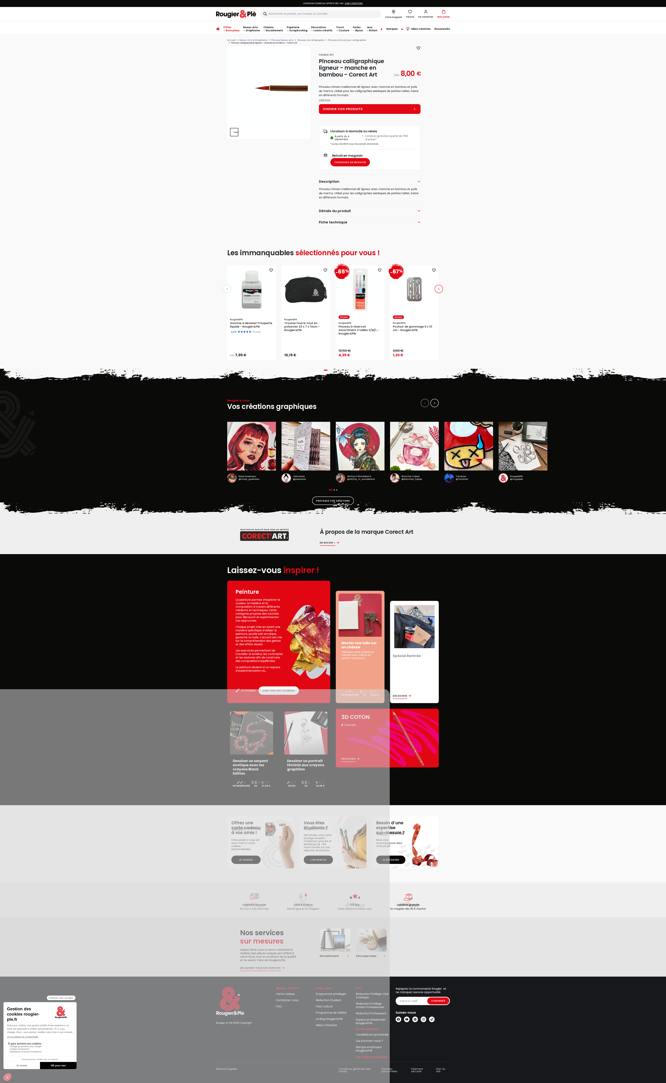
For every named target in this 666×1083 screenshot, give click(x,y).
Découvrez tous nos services (260, 968)
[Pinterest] (415, 1019)
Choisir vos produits (254, 353)
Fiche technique (333, 222)
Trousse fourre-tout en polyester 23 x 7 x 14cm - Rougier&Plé (302, 326)
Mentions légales (226, 1069)
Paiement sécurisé (417, 1070)
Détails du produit (335, 210)
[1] (238, 332)
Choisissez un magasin (350, 162)
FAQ (279, 1006)
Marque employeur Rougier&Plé (369, 1049)
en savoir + (327, 542)
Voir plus (325, 100)
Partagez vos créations (333, 500)
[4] (247, 332)
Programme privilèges (331, 994)
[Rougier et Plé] (230, 1001)
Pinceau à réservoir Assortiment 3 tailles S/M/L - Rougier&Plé (359, 330)
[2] (241, 332)
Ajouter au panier (308, 354)
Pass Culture (324, 1006)
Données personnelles (389, 1070)
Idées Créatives (326, 1025)
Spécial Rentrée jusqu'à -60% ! (333, 3)
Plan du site (440, 1070)
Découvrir (400, 696)
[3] (244, 332)
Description (329, 181)
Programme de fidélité (331, 1013)
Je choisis (246, 859)
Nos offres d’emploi (371, 1057)
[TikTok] (432, 1019)
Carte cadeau (285, 994)
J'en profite (318, 859)
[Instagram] (423, 1019)
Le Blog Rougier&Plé (329, 1019)
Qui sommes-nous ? (369, 1041)
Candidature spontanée (372, 1035)
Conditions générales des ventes (355, 1070)
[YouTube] (407, 1019)
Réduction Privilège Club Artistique (372, 995)
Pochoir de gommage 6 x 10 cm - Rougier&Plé (412, 328)
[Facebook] (398, 1019)
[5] (250, 332)
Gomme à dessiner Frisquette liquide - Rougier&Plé (251, 324)
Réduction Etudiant (329, 1000)
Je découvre (390, 859)
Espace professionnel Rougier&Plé (370, 1021)
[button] (425, 14)
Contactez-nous (287, 1000)
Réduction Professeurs (371, 1013)
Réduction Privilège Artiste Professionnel (370, 1005)
